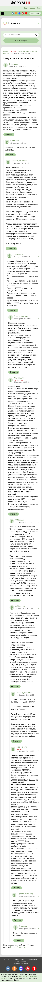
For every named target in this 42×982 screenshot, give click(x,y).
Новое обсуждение (18, 947)
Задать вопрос (21, 40)
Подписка (35, 13)
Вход (39, 8)
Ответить (9, 135)
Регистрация (29, 8)
